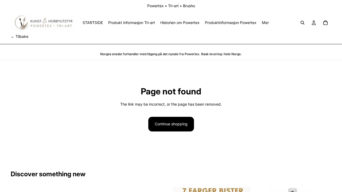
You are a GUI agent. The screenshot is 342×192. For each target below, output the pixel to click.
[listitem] (265, 23)
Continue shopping (171, 124)
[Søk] (302, 23)
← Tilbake (19, 36)
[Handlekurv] (325, 23)
